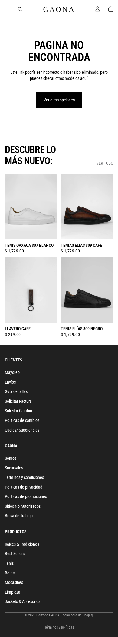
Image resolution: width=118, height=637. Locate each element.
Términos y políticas (59, 627)
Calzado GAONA (48, 615)
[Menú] (7, 9)
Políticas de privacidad (23, 487)
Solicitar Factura (18, 401)
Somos (10, 458)
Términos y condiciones (24, 477)
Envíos (10, 381)
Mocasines (14, 582)
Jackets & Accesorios (22, 601)
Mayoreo (12, 372)
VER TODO (104, 163)
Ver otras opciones (59, 99)
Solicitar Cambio (18, 410)
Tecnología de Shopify (77, 615)
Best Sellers (15, 553)
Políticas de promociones (26, 496)
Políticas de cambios (22, 420)
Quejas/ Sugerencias (22, 429)
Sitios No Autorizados (23, 506)
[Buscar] (20, 9)
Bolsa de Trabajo (19, 515)
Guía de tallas (16, 391)
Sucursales (14, 467)
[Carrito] (110, 9)
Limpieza (12, 592)
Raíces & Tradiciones (22, 544)
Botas (10, 572)
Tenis (9, 563)
